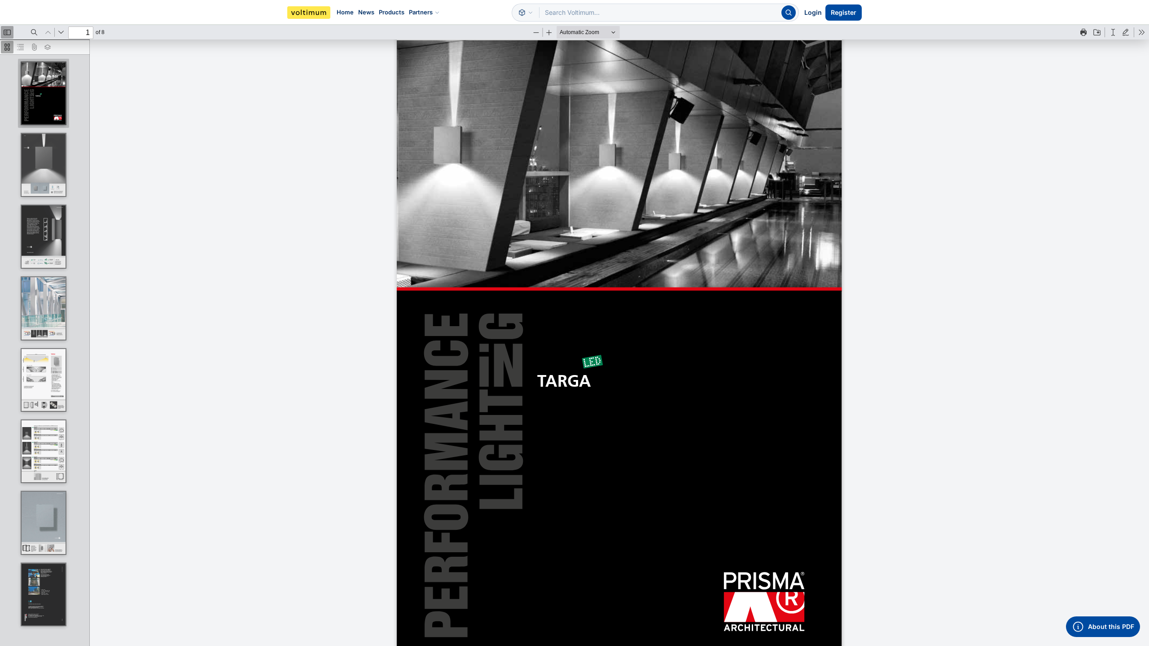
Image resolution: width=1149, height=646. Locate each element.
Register (843, 12)
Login (813, 12)
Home (345, 12)
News (366, 12)
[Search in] (525, 12)
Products (391, 12)
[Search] (788, 12)
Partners (421, 12)
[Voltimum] (308, 12)
